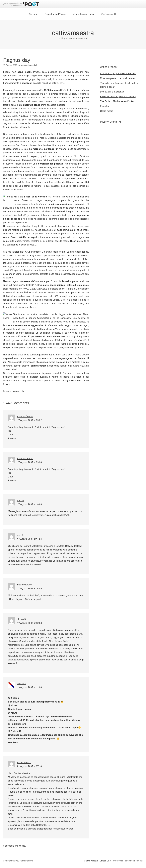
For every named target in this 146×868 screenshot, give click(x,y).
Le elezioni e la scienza (112, 91)
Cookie (113, 121)
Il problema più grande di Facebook (118, 73)
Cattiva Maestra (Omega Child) (98, 860)
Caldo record (106, 111)
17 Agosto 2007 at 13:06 (29, 504)
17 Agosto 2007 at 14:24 (29, 538)
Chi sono (33, 14)
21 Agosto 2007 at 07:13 (29, 766)
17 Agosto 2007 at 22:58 (29, 623)
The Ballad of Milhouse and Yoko (117, 101)
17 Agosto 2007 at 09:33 (29, 462)
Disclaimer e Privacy (55, 14)
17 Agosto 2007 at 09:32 (29, 420)
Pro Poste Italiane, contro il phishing (118, 96)
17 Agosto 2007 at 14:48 (29, 588)
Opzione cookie (109, 14)
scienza (16, 391)
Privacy (104, 121)
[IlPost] (31, 4)
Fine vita (104, 106)
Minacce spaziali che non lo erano (117, 78)
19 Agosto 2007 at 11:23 (29, 687)
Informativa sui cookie (84, 14)
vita (22, 391)
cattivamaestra (73, 32)
